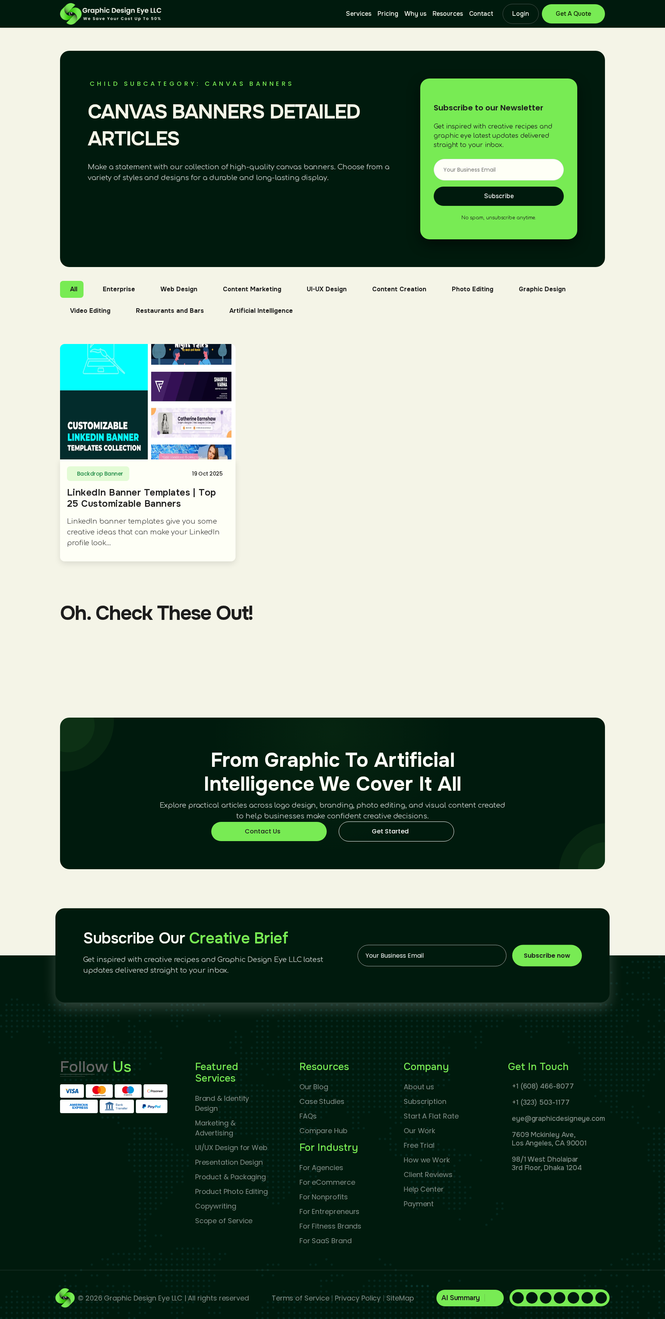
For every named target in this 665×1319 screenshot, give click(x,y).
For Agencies (321, 1167)
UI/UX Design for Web (231, 1147)
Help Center (424, 1189)
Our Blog (313, 1087)
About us (419, 1087)
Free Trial (419, 1145)
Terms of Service (300, 1298)
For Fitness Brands (330, 1226)
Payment (419, 1204)
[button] (470, 1298)
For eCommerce (327, 1182)
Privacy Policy (358, 1298)
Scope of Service (224, 1221)
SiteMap (400, 1298)
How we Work (427, 1160)
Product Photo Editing (231, 1191)
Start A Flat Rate (431, 1116)
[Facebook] (518, 1298)
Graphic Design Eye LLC (143, 1298)
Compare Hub (323, 1130)
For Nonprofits (323, 1197)
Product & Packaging (230, 1177)
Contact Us (263, 831)
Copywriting (215, 1206)
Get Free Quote (573, 14)
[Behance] (601, 1298)
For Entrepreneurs (329, 1211)
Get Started (390, 831)
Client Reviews (428, 1174)
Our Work (419, 1130)
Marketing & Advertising (215, 1128)
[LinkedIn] (532, 1298)
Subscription (425, 1101)
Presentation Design (229, 1162)
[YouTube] (587, 1298)
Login (520, 14)
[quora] (559, 1298)
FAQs (308, 1116)
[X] (573, 1298)
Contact (481, 14)
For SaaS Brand (325, 1241)
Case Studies (321, 1101)
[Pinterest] (545, 1298)
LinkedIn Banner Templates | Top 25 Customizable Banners (141, 498)
